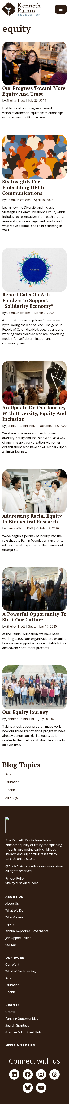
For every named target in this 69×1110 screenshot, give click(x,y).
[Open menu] (61, 9)
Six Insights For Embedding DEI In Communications (24, 187)
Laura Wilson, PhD (19, 528)
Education (12, 782)
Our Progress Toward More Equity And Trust (33, 91)
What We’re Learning (20, 971)
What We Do (14, 910)
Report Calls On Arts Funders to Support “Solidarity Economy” (28, 300)
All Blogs (11, 798)
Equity (9, 924)
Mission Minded (27, 883)
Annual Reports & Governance (27, 931)
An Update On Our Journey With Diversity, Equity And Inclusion (34, 413)
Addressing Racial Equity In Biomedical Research (32, 519)
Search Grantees (17, 1025)
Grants (12, 1005)
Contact (10, 945)
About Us (14, 897)
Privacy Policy (14, 878)
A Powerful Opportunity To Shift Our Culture (34, 617)
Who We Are (14, 917)
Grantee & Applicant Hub (23, 1032)
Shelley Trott (15, 100)
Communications (18, 200)
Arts (8, 774)
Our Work (14, 958)
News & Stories (20, 1045)
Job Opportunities (18, 938)
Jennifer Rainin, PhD (20, 426)
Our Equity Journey (25, 712)
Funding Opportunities (21, 1018)
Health (10, 790)
